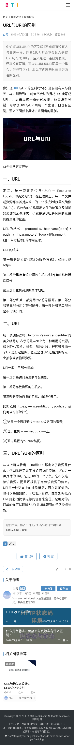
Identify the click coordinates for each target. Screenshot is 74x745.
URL (16, 88)
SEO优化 (47, 34)
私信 (65, 588)
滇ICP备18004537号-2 (52, 723)
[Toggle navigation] (68, 5)
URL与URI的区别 (16, 530)
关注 (50, 588)
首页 (5, 16)
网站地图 (37, 719)
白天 (5, 34)
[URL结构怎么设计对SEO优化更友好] (19, 670)
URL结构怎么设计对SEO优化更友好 (17, 686)
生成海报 (15, 569)
